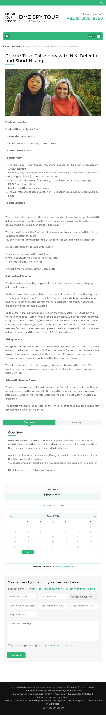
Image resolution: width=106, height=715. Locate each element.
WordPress (54, 703)
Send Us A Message (64, 566)
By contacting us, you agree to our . (42, 645)
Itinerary (76, 422)
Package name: (17, 588)
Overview (29, 422)
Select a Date (47, 505)
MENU (92, 36)
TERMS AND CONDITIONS (61, 645)
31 (28, 552)
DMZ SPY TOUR (39, 17)
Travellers (61, 505)
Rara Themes (87, 700)
